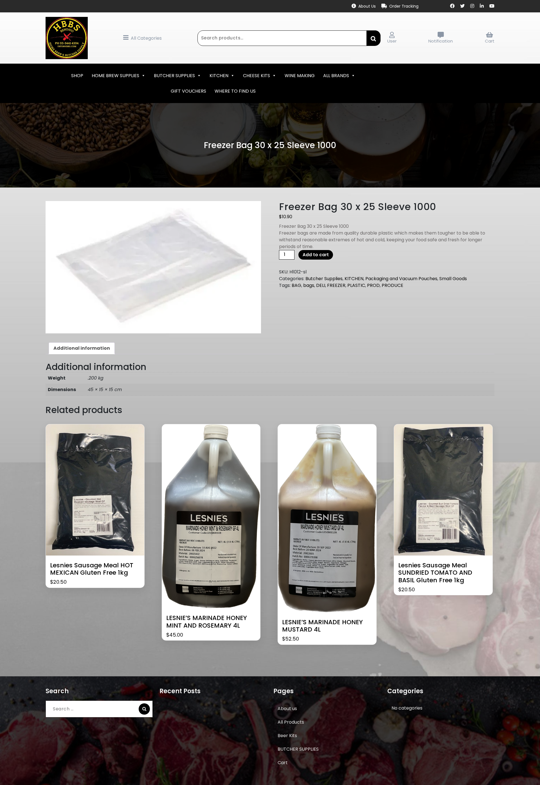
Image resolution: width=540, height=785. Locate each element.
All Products (291, 722)
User (392, 41)
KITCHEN (219, 75)
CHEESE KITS (256, 75)
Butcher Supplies (324, 278)
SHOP (77, 75)
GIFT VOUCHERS (188, 91)
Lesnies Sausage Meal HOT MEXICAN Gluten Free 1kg (91, 569)
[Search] (144, 709)
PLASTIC (356, 285)
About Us (367, 6)
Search (373, 38)
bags (308, 285)
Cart (489, 41)
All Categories (146, 38)
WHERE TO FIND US (235, 91)
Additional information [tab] (81, 348)
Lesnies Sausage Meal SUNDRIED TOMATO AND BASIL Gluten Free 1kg (435, 573)
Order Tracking (403, 6)
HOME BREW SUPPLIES (115, 75)
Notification (440, 41)
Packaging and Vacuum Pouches (401, 278)
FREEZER (336, 285)
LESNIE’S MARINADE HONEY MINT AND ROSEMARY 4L (206, 621)
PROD (373, 285)
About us (287, 708)
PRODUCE (392, 285)
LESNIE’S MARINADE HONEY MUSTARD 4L (322, 626)
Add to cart (316, 255)
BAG (296, 285)
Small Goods (453, 278)
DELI (320, 285)
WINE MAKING (300, 75)
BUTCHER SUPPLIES (174, 75)
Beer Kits (287, 735)
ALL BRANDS (336, 75)
